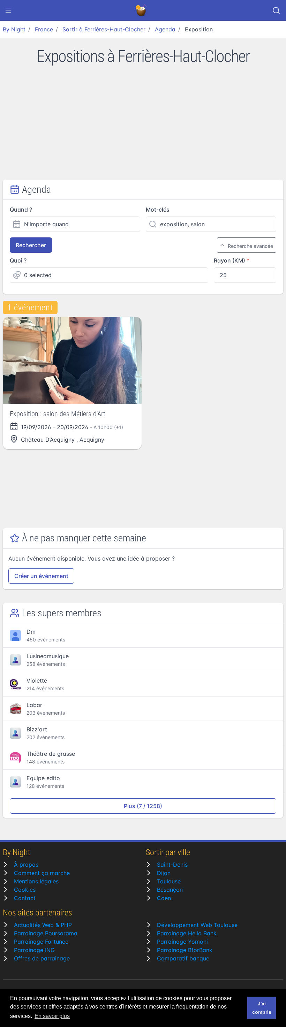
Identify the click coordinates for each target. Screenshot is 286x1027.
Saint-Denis (172, 864)
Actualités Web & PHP (43, 924)
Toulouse (169, 881)
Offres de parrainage (42, 958)
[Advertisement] (143, 127)
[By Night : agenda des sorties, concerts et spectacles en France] (142, 10)
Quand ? (21, 209)
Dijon (164, 872)
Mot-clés (158, 209)
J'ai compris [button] (261, 1008)
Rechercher (31, 245)
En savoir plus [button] (52, 1016)
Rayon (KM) (229, 260)
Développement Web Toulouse (197, 924)
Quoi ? (18, 260)
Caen (164, 898)
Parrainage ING (34, 949)
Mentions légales (36, 881)
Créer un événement (41, 575)
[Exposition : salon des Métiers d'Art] (72, 360)
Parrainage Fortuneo (41, 941)
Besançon (170, 889)
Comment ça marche (42, 872)
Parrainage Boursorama (45, 933)
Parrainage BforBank (184, 949)
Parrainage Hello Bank (187, 933)
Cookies (25, 889)
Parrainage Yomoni (182, 941)
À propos (26, 864)
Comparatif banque (183, 958)
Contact (25, 898)
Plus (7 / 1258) (143, 805)
